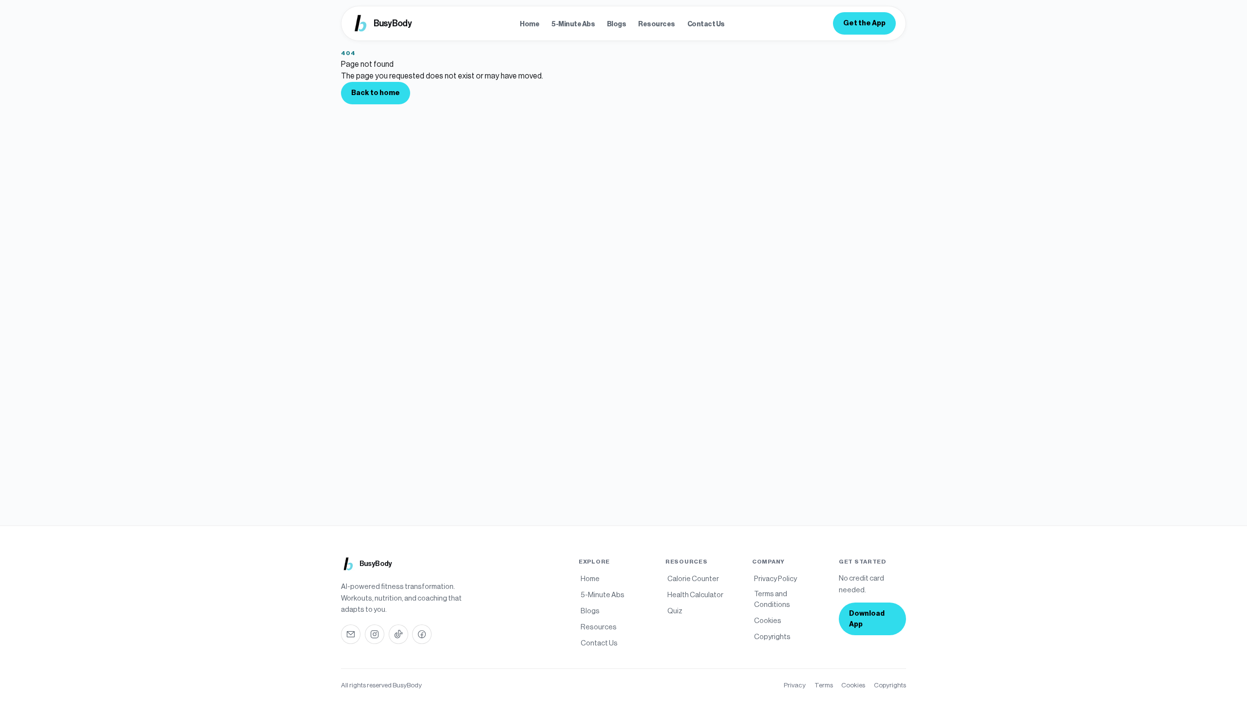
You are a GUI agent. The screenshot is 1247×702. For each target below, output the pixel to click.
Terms (823, 685)
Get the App (864, 23)
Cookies (853, 685)
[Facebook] (422, 634)
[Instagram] (374, 634)
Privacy (795, 685)
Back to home (375, 93)
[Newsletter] (350, 634)
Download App (867, 619)
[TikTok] (398, 634)
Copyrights (890, 685)
